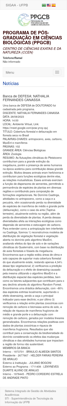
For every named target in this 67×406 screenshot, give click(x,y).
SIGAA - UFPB (17, 4)
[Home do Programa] (33, 19)
